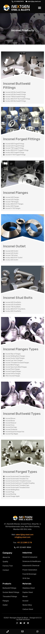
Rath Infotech (24, 619)
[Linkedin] (28, 623)
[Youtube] (20, 623)
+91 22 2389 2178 (24, 542)
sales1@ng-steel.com (24, 534)
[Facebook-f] (17, 623)
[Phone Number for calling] (7, 631)
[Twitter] (24, 623)
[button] (39, 7)
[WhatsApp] (37, 631)
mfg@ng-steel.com (22, 537)
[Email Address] (22, 631)
